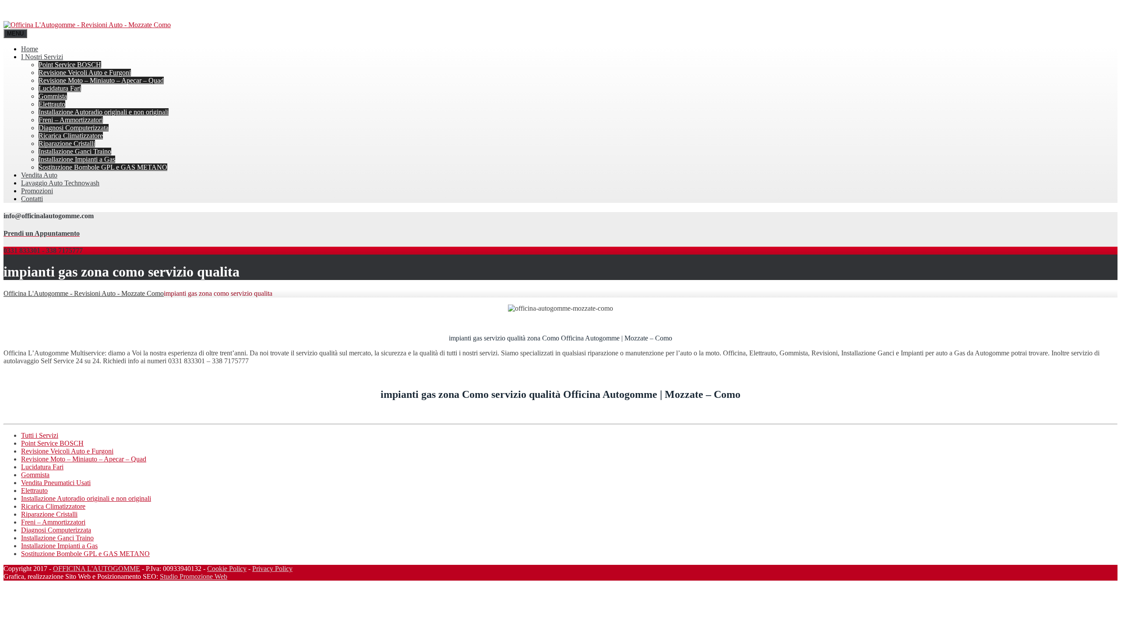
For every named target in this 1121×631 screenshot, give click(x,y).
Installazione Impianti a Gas (77, 159)
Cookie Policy (227, 568)
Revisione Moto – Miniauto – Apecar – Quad (101, 80)
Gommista (53, 96)
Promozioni (37, 191)
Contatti (32, 198)
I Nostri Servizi (42, 56)
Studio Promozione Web (193, 576)
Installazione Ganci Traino (75, 151)
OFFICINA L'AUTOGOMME (96, 568)
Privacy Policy (272, 568)
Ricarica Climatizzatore (71, 135)
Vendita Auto (39, 175)
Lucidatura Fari (60, 88)
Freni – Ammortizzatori (71, 120)
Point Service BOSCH (70, 64)
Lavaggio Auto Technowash (60, 183)
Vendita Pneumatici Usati (56, 482)
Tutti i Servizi (39, 435)
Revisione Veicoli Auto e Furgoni (85, 72)
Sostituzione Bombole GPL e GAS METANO (103, 167)
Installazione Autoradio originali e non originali (104, 112)
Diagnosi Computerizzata (74, 127)
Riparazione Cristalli (67, 143)
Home (29, 49)
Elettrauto (52, 104)
